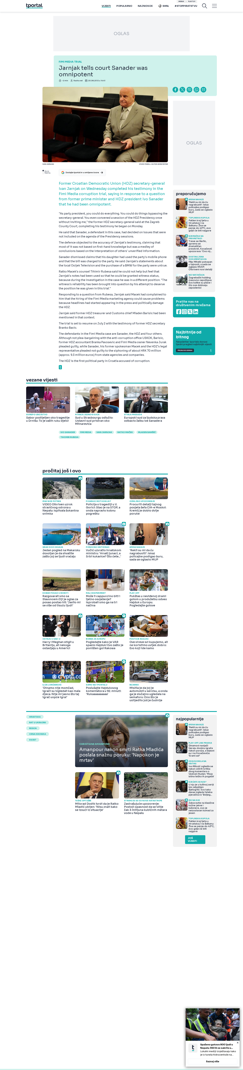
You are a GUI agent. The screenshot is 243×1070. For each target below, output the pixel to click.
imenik (181, 1)
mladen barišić (147, 432)
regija (33, 728)
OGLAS (121, 33)
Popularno (124, 6)
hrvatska (35, 717)
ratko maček (125, 432)
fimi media (85, 432)
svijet (32, 740)
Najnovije (145, 6)
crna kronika (37, 734)
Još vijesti (192, 840)
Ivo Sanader (67, 432)
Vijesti (106, 6)
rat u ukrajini (37, 722)
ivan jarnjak (104, 432)
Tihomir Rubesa (69, 437)
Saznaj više (212, 1061)
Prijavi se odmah (185, 350)
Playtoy (191, 1)
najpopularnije (189, 719)
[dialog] (213, 1037)
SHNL (166, 6)
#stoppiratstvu (186, 6)
